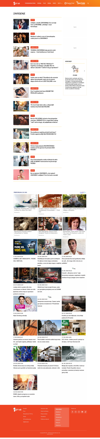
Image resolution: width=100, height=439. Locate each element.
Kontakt (25, 408)
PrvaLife (58, 422)
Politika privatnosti (45, 419)
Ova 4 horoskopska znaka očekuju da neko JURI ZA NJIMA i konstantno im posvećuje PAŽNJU (44, 161)
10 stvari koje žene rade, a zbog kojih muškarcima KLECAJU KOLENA (42, 106)
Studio (24, 416)
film (44, 3)
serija (49, 3)
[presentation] (65, 71)
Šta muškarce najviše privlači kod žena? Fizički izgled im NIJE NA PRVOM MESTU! (43, 133)
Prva (24, 411)
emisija (39, 3)
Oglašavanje (26, 421)
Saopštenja (43, 416)
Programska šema (30, 3)
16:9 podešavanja (27, 419)
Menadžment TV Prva (28, 413)
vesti (59, 3)
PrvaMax (58, 414)
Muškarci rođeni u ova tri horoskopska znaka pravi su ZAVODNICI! (43, 37)
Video (54, 3)
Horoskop (68, 61)
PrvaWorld (59, 417)
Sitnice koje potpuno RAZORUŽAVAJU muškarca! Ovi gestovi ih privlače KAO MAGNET (43, 147)
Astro (32, 20)
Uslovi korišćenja (44, 411)
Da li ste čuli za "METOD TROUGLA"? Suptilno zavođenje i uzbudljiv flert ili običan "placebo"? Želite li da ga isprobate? (44, 65)
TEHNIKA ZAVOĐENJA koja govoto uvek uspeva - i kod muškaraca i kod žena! (43, 51)
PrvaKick (58, 420)
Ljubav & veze (34, 47)
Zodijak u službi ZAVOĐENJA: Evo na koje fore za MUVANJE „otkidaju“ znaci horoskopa (43, 24)
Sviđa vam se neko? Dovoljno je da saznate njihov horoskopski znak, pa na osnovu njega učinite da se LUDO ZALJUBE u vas (44, 79)
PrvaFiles (58, 425)
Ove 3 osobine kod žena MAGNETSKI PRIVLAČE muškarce (42, 92)
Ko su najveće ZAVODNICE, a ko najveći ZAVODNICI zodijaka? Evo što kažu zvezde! (44, 174)
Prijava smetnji (44, 413)
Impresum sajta (44, 408)
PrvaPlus (58, 412)
